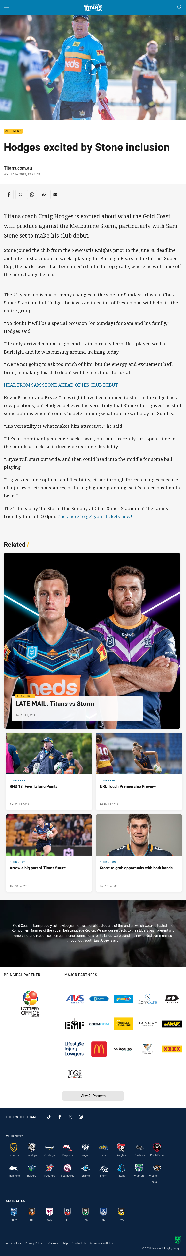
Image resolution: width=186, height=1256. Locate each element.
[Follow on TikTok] (49, 1117)
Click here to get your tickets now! (94, 516)
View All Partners (93, 1095)
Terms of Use (12, 1243)
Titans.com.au (18, 168)
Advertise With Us (101, 1243)
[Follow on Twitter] (70, 1117)
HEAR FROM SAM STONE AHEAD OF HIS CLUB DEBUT (61, 385)
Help (65, 1243)
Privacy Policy (34, 1243)
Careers (53, 1243)
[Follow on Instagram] (81, 1117)
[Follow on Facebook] (60, 1117)
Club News (13, 131)
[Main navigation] (6, 7)
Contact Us (79, 1243)
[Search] (179, 7)
